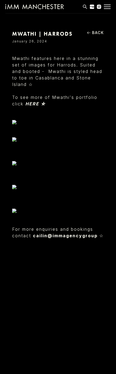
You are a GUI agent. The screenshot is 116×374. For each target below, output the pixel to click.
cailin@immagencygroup (66, 235)
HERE (33, 103)
